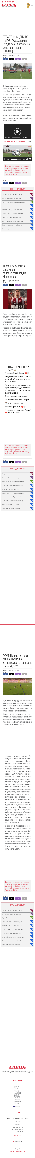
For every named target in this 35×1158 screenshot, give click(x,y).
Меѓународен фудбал (18, 1094)
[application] (17, 131)
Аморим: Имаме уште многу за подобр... (13, 221)
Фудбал (16, 1087)
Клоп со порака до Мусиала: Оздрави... (13, 213)
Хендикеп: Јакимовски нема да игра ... (12, 194)
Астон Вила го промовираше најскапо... (13, 206)
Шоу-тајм (16, 1103)
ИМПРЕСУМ (17, 1121)
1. (14, 141)
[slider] (16, 159)
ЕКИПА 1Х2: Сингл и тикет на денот (11, 198)
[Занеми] (26, 137)
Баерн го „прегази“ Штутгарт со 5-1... (12, 217)
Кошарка (16, 1091)
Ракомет (16, 1089)
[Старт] (6, 137)
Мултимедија (17, 1101)
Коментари (17, 1099)
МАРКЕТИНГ (17, 1124)
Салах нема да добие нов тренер (11, 229)
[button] (17, 131)
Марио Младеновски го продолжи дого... (13, 202)
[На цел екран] (29, 137)
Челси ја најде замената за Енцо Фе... (12, 225)
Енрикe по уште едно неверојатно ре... (13, 210)
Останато (17, 1097)
